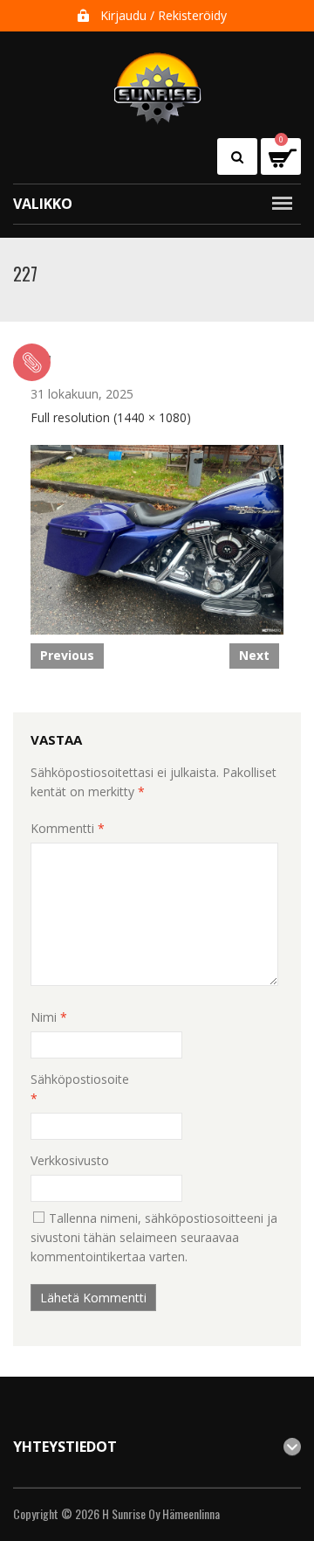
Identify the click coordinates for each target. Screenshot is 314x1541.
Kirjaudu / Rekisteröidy (163, 15)
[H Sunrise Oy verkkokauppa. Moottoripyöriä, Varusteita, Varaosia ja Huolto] (157, 81)
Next (254, 655)
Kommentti (68, 828)
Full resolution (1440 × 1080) (111, 417)
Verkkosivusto (70, 1160)
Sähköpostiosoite (80, 1089)
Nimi (49, 1017)
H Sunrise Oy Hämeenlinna (161, 1513)
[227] (157, 537)
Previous (67, 655)
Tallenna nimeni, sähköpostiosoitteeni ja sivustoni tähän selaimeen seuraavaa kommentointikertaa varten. (154, 1237)
